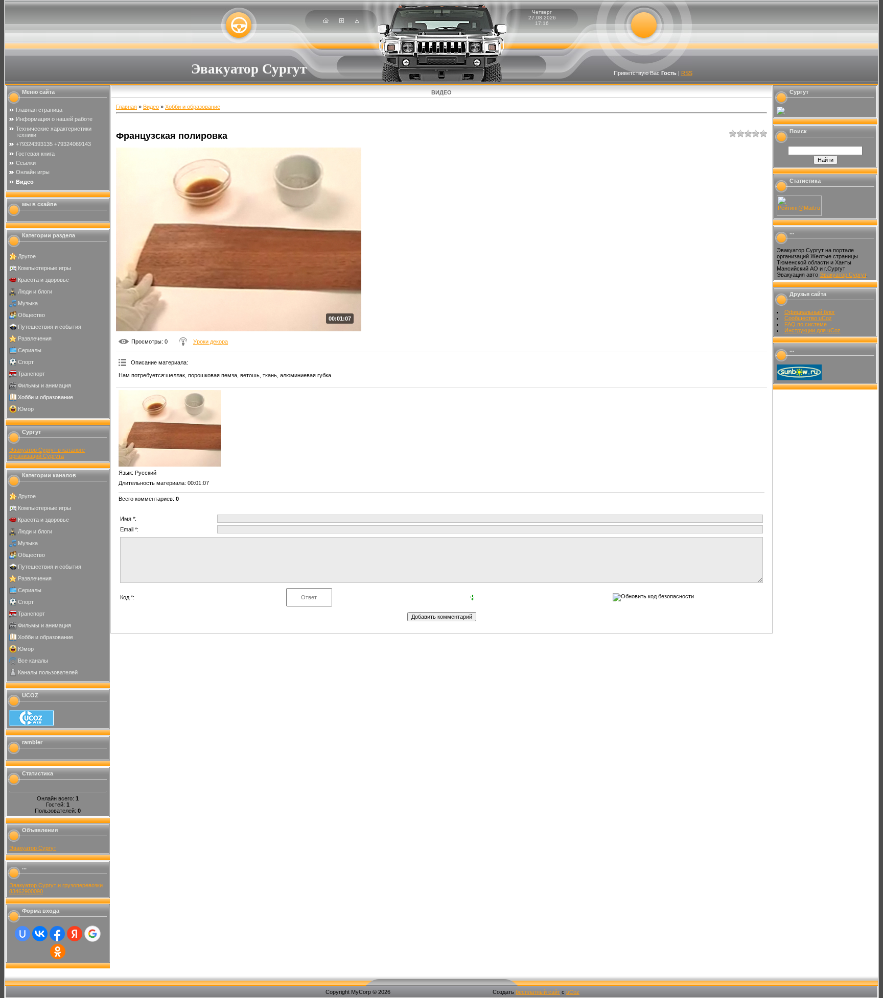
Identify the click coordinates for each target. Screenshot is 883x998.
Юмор (26, 409)
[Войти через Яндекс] (74, 933)
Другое (27, 256)
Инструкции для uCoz (812, 330)
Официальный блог (809, 312)
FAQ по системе (805, 324)
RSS (686, 73)
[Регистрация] (341, 21)
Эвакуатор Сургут (32, 848)
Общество (31, 315)
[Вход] (357, 21)
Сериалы (29, 350)
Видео (151, 107)
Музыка (28, 303)
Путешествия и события (49, 327)
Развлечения (35, 338)
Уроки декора (210, 341)
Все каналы (33, 661)
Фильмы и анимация (44, 385)
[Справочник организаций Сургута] (781, 113)
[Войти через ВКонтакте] (40, 933)
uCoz (572, 992)
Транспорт (31, 374)
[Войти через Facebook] (57, 933)
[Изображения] (170, 428)
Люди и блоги (35, 291)
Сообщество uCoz (808, 318)
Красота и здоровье (43, 280)
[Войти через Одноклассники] (57, 951)
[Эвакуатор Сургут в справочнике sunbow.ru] (799, 378)
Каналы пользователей (48, 672)
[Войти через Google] (92, 934)
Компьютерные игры (44, 268)
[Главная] (326, 21)
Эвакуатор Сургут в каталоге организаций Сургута (47, 453)
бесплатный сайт (538, 992)
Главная (126, 107)
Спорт (26, 362)
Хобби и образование (45, 397)
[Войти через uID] (22, 933)
